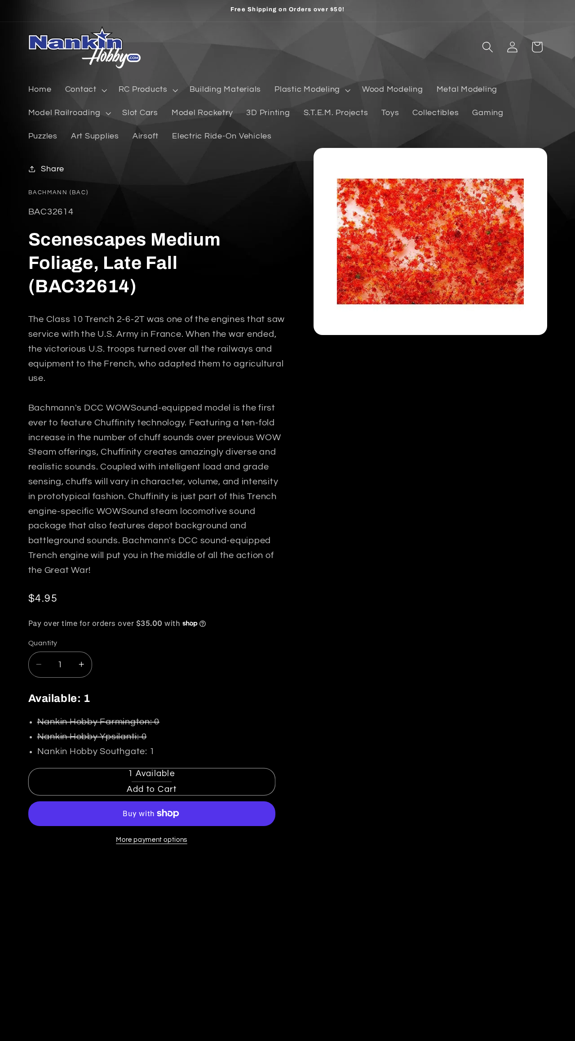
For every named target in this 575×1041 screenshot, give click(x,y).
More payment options (151, 839)
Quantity (43, 642)
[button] (85, 90)
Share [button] (52, 169)
